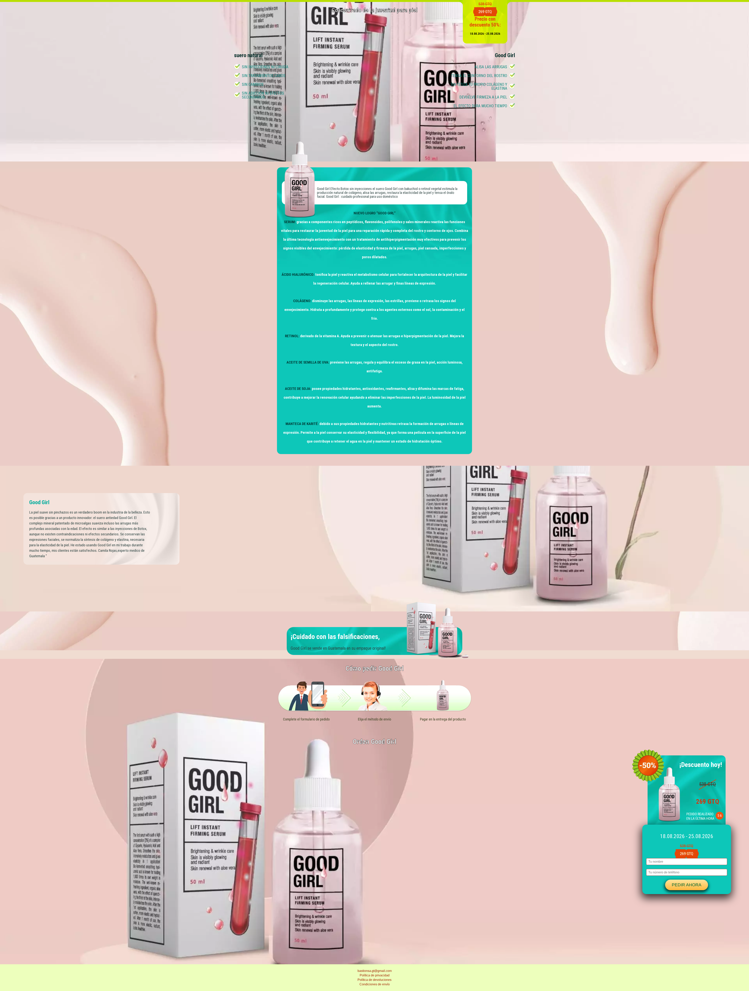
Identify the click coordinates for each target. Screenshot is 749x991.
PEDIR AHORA (686, 884)
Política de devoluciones (374, 979)
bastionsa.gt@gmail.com (375, 970)
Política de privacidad (375, 975)
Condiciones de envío (374, 984)
